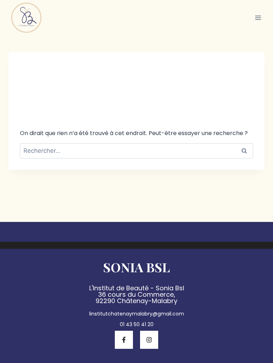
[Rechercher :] (136, 151)
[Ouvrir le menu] (257, 17)
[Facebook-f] (124, 340)
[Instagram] (149, 340)
